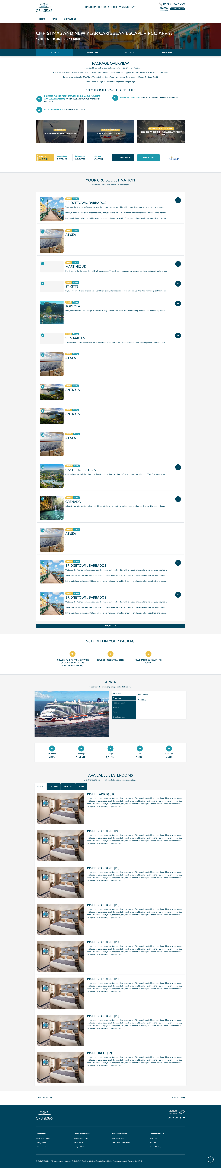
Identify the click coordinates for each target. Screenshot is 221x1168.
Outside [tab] (54, 786)
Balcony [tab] (68, 786)
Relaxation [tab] (117, 698)
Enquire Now (123, 158)
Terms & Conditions (43, 1138)
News (54, 19)
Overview (55, 52)
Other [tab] (115, 712)
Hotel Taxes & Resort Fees (121, 1143)
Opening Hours (177, 9)
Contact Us (70, 19)
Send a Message (155, 1147)
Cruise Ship (166, 52)
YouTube (153, 1143)
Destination (92, 52)
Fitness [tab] (116, 708)
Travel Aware (78, 1143)
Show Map (110, 626)
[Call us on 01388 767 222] (211, 1159)
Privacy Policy (41, 1143)
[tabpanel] (161, 698)
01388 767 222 (174, 4)
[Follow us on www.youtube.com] (184, 1117)
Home (42, 19)
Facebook (153, 1138)
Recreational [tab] (118, 693)
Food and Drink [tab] (119, 703)
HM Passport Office (81, 1138)
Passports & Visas (118, 1138)
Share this (148, 158)
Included (129, 52)
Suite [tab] (81, 786)
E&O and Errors (41, 1147)
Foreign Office (79, 1147)
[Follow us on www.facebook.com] (180, 1117)
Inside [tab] (40, 786)
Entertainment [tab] (119, 717)
